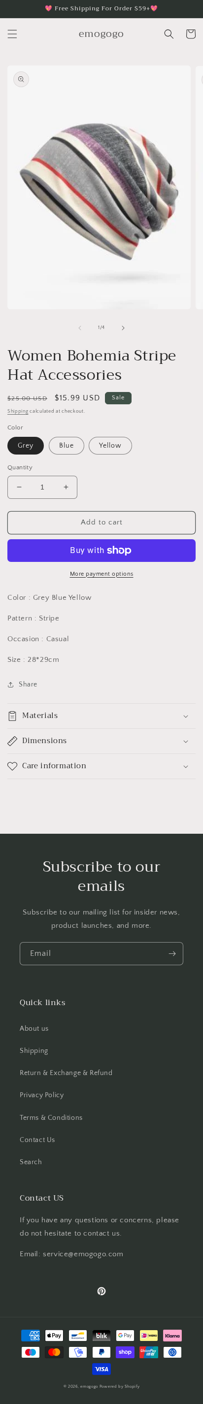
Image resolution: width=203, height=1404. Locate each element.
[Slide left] (80, 328)
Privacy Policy (42, 1095)
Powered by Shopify (120, 1386)
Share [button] (28, 684)
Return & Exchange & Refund (66, 1073)
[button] (12, 34)
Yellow (110, 446)
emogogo (89, 1386)
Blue (66, 446)
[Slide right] (123, 328)
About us (34, 1029)
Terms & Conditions (51, 1118)
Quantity (20, 467)
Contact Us (37, 1140)
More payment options (102, 574)
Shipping (18, 411)
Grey (26, 446)
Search (31, 1162)
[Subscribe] (172, 953)
